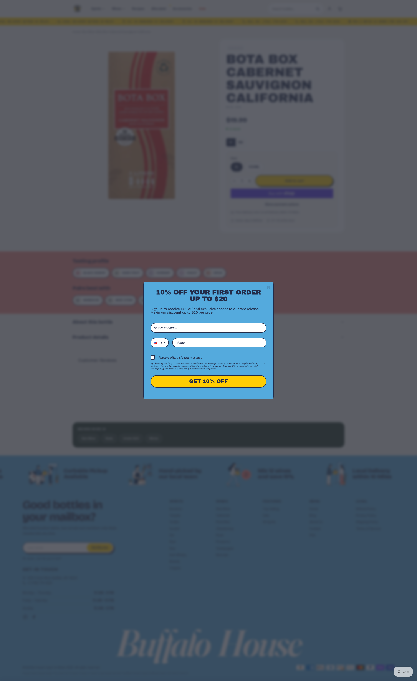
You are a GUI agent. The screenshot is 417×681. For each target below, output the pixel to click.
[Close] (268, 287)
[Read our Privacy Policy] (263, 364)
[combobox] (160, 343)
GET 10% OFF (208, 381)
